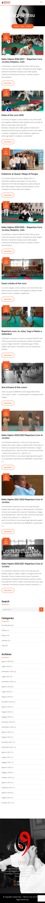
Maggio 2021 (6, 762)
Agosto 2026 (6, 661)
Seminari (5, 640)
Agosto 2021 (6, 752)
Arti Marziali (6, 625)
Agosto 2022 (6, 732)
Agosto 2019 (6, 782)
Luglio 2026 (6, 666)
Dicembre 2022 (7, 722)
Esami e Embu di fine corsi (14, 283)
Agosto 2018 (6, 793)
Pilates (4, 630)
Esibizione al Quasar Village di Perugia (20, 174)
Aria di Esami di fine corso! (14, 387)
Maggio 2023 (6, 717)
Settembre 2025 (8, 671)
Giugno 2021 (6, 757)
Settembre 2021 (8, 747)
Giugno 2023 (6, 712)
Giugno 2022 (6, 737)
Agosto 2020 (6, 767)
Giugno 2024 (6, 697)
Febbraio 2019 (7, 787)
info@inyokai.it (24, 884)
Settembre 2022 (8, 727)
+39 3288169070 (24, 881)
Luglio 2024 (6, 692)
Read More (8, 83)
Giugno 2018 (6, 798)
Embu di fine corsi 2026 (13, 115)
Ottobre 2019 (7, 777)
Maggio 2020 (6, 772)
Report (4, 635)
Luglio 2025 (6, 676)
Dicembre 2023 (7, 702)
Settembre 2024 (8, 681)
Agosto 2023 (6, 707)
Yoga (3, 645)
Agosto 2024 (6, 687)
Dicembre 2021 (7, 742)
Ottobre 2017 (7, 803)
